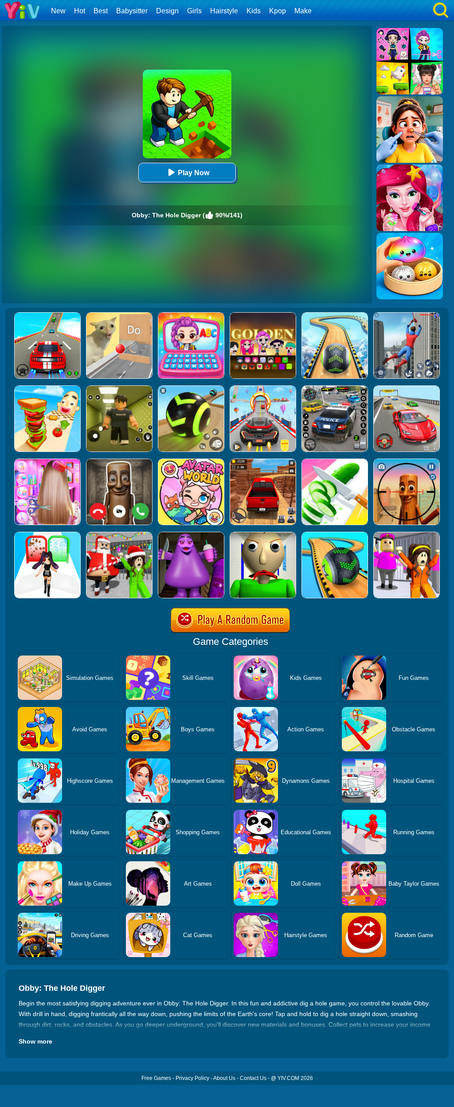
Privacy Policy (192, 1078)
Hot (79, 11)
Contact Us (253, 1078)
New (58, 11)
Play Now (193, 173)
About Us (224, 1078)
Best (101, 11)
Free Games (156, 1078)
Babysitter (132, 11)
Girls (194, 11)
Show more (35, 1041)
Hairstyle (224, 11)
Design (167, 11)
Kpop (277, 11)
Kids (254, 11)
